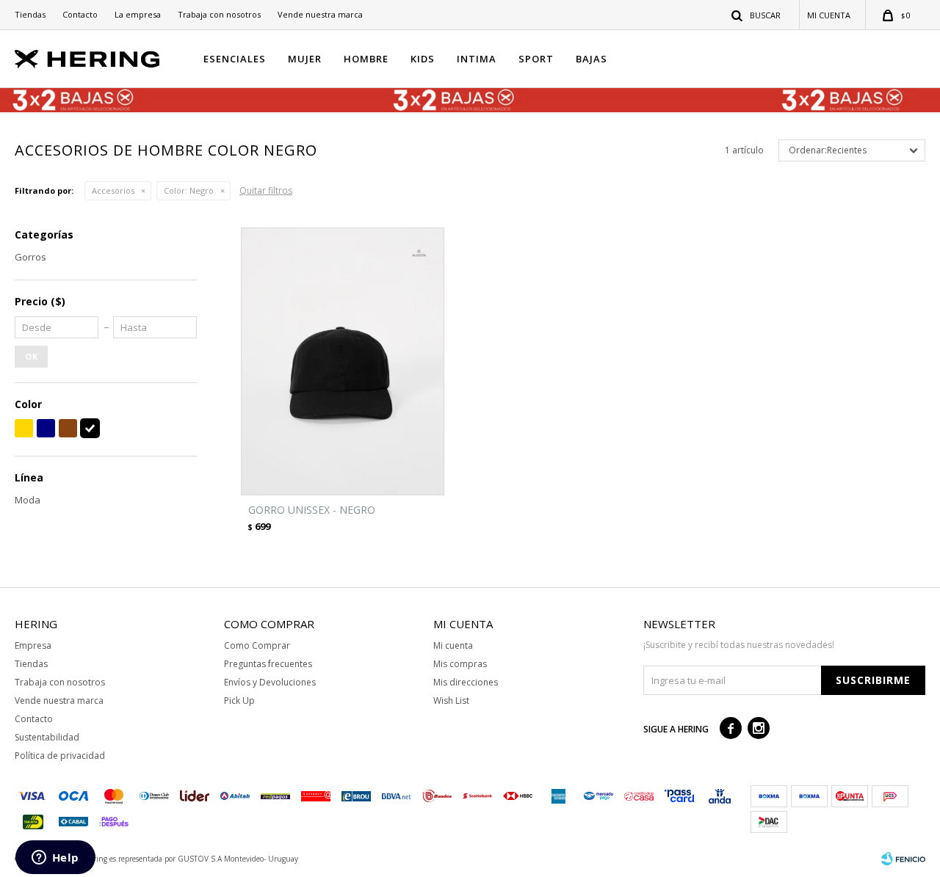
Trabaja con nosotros (219, 14)
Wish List (451, 700)
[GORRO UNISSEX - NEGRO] (342, 361)
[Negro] (90, 428)
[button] (756, 14)
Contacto (80, 14)
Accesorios (113, 190)
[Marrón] (68, 428)
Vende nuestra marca (320, 14)
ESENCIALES (234, 58)
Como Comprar (257, 645)
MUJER (305, 58)
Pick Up (239, 700)
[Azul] (46, 428)
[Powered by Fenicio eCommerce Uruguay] (903, 859)
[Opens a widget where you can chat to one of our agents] (55, 858)
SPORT (536, 58)
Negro (189, 190)
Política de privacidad (60, 755)
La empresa (138, 14)
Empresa (33, 645)
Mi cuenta (453, 645)
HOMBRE (366, 58)
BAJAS (591, 58)
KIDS (423, 58)
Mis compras (460, 664)
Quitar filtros (265, 190)
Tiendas (30, 14)
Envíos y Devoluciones (270, 682)
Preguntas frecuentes (268, 664)
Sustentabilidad (47, 737)
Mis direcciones (465, 682)
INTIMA (476, 58)
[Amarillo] (24, 428)
